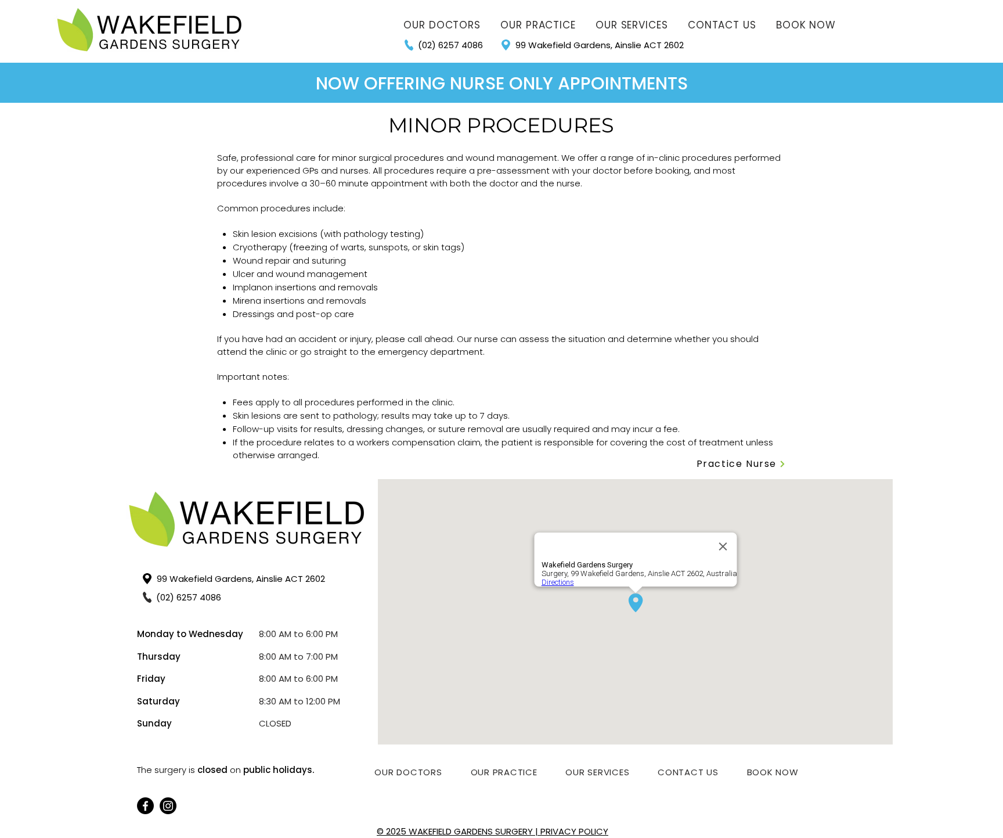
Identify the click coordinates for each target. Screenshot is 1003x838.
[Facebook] (145, 805)
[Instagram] (168, 805)
